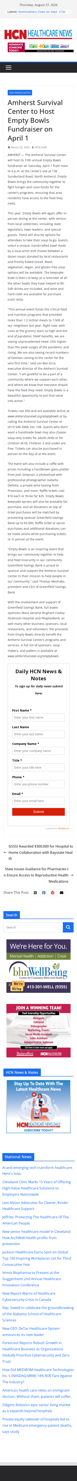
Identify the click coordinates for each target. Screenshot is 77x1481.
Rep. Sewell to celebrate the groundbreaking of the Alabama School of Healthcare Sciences (38, 1313)
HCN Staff (41, 147)
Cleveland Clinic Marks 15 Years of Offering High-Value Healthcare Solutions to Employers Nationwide (36, 1188)
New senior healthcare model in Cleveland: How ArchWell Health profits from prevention (36, 1237)
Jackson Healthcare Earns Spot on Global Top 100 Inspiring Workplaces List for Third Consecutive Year (36, 1258)
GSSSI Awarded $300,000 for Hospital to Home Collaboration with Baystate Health (41, 852)
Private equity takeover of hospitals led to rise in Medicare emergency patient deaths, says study (37, 1425)
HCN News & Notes (19, 92)
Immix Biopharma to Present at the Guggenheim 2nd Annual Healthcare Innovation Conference (31, 1278)
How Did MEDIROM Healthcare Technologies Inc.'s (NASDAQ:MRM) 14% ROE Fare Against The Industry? (38, 1376)
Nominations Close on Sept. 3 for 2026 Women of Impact (41, 14)
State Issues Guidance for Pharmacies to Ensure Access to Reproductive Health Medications (36, 875)
